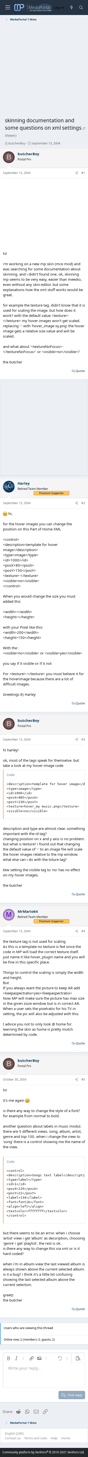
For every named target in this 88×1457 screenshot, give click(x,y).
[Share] (77, 173)
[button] (8, 1358)
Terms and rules (35, 1438)
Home (65, 1438)
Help (54, 1438)
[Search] (81, 7)
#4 (83, 931)
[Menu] (7, 7)
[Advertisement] (44, 70)
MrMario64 (28, 911)
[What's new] (71, 7)
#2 (83, 503)
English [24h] (14, 1433)
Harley (24, 483)
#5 (83, 1079)
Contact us (13, 1438)
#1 (83, 173)
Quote (80, 371)
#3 (83, 739)
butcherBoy (16, 143)
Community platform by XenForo (43, 1452)
